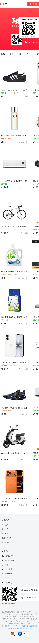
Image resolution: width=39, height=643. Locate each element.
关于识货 (5, 525)
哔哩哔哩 (8, 574)
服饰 (20, 54)
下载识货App (32, 4)
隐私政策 (5, 534)
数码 (37, 54)
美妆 (28, 54)
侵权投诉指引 (7, 538)
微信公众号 (9, 556)
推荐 (3, 54)
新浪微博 (8, 569)
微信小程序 (9, 560)
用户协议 (5, 529)
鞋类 (11, 54)
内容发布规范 (7, 542)
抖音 (7, 565)
